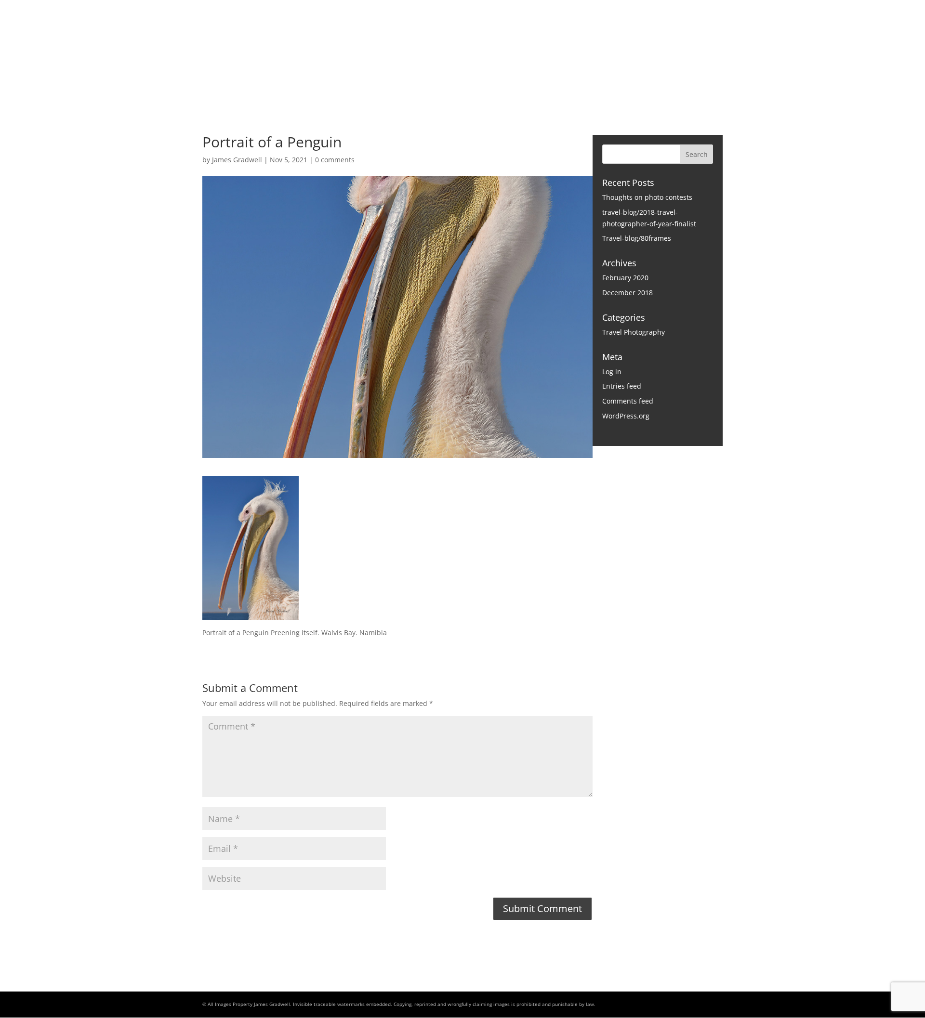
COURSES (505, 89)
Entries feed (621, 386)
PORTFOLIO (351, 89)
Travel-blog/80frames (636, 238)
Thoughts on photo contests (647, 197)
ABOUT (397, 89)
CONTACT (590, 89)
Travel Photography (633, 332)
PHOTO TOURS (449, 89)
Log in (611, 371)
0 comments (335, 159)
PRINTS (547, 89)
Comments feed (627, 400)
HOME (306, 89)
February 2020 (625, 277)
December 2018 (627, 292)
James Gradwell (237, 159)
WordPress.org (625, 415)
